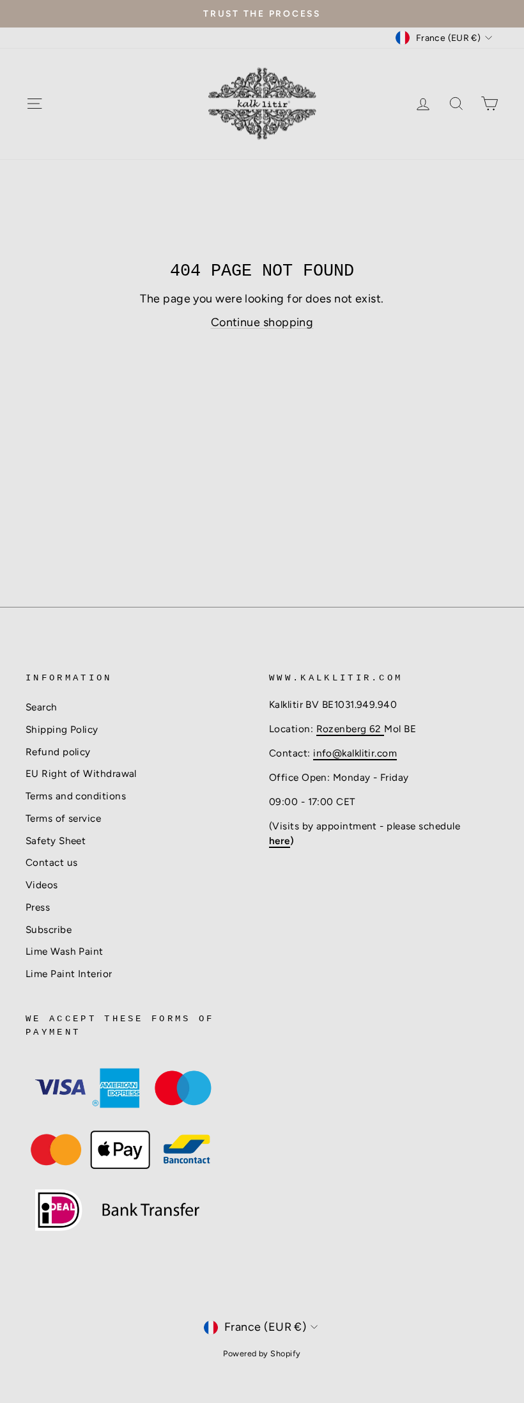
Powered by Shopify (261, 1353)
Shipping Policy (62, 729)
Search (42, 707)
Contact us (52, 862)
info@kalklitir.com (355, 753)
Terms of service (63, 818)
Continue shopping (262, 322)
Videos (42, 885)
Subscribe (49, 929)
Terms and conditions (76, 796)
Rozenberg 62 (350, 729)
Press (38, 907)
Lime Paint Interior (69, 974)
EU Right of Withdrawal (81, 773)
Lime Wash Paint (65, 951)
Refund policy (58, 752)
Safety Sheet (56, 841)
